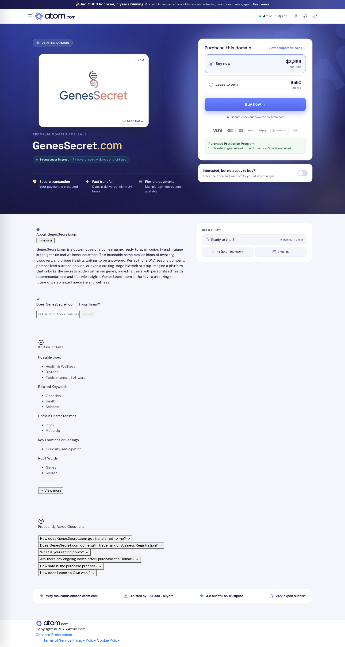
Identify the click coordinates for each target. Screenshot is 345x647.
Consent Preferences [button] (54, 634)
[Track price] (302, 173)
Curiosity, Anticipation (63, 449)
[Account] (296, 16)
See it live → (135, 121)
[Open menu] (30, 16)
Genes (51, 467)
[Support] (305, 16)
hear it (47, 240)
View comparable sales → (287, 48)
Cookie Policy (108, 640)
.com (50, 425)
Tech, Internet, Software (65, 377)
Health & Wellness (61, 366)
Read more (261, 4)
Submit (87, 314)
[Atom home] (55, 16)
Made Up (53, 430)
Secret (51, 473)
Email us (283, 251)
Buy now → (255, 104)
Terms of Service (57, 640)
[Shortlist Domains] (314, 16)
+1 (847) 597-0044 (230, 251)
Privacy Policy (84, 640)
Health (51, 401)
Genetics (53, 396)
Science (52, 407)
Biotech (52, 372)
